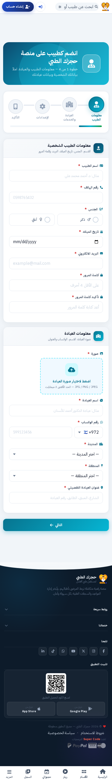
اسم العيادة (88, 400)
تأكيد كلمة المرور (85, 297)
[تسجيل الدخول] (40, 7)
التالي (58, 525)
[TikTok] (53, 651)
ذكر (82, 219)
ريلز (65, 777)
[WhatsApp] (63, 651)
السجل (28, 777)
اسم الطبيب (88, 165)
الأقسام (84, 777)
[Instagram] (93, 651)
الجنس (91, 209)
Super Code (91, 739)
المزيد (9, 777)
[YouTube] (73, 651)
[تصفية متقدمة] (60, 6)
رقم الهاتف (89, 187)
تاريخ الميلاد (89, 231)
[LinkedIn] (43, 651)
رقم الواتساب (88, 422)
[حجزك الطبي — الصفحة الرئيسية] (105, 6)
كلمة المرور (89, 275)
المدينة (91, 444)
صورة (93, 353)
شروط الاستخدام (92, 733)
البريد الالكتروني (86, 253)
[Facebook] (103, 651)
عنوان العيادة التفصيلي (81, 487)
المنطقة (92, 466)
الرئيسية (102, 777)
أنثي (34, 219)
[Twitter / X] (83, 651)
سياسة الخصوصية (61, 733)
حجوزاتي (46, 777)
